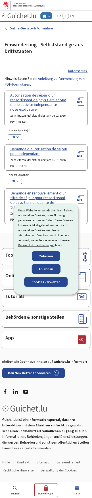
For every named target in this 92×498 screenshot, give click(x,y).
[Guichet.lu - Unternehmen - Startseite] (19, 16)
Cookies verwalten (46, 282)
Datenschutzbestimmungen (36, 245)
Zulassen (46, 256)
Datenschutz (78, 70)
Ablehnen (46, 269)
